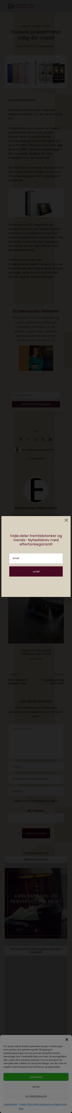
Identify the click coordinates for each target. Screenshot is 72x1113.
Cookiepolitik (10, 1104)
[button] (67, 1039)
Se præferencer (36, 1096)
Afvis (36, 1086)
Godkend (36, 1077)
